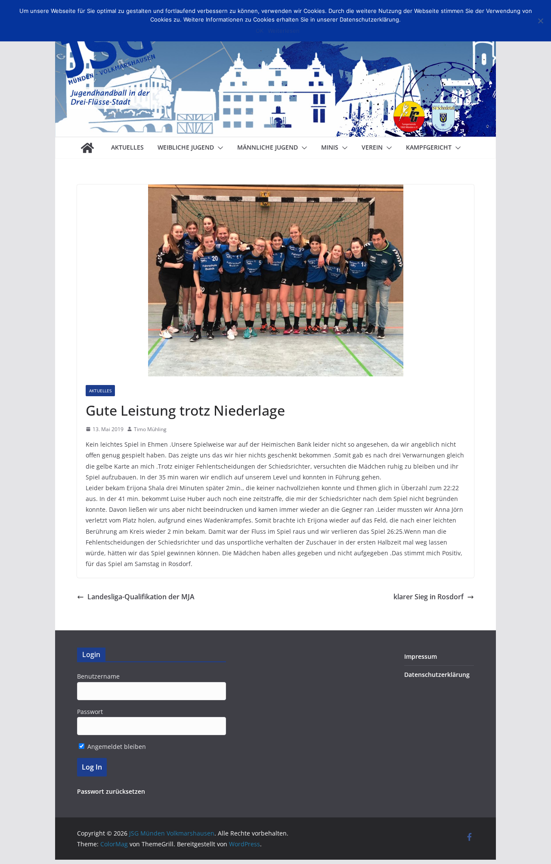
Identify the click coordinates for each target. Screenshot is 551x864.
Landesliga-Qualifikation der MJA (141, 596)
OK (259, 30)
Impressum (420, 656)
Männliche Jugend (267, 147)
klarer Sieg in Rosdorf (428, 596)
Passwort (90, 711)
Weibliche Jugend (186, 147)
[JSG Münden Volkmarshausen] (87, 148)
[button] (218, 147)
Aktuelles (127, 147)
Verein (372, 147)
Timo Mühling (150, 429)
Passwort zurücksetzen (111, 791)
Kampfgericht (429, 147)
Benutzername (98, 676)
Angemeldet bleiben (116, 746)
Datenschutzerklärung (437, 674)
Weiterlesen (284, 30)
